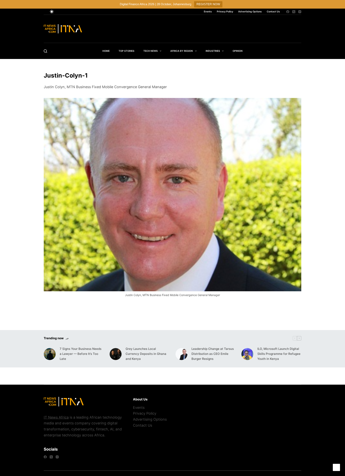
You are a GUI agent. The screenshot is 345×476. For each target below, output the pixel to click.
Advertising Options (250, 11)
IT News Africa (56, 417)
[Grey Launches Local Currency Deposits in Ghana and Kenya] (116, 354)
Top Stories (126, 50)
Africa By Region (181, 50)
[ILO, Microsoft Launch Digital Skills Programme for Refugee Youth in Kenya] (247, 354)
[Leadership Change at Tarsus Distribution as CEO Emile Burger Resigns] (181, 354)
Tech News (150, 50)
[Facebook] (287, 11)
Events (208, 11)
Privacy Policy (225, 11)
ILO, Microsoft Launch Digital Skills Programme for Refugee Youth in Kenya (278, 354)
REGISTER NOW (208, 4)
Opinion (238, 50)
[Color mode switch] (52, 12)
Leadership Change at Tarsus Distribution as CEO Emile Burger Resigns (212, 354)
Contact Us (273, 11)
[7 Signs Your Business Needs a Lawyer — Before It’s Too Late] (50, 354)
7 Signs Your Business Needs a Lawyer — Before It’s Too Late (80, 354)
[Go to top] (336, 467)
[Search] (45, 51)
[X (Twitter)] (293, 11)
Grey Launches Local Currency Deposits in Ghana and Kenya (146, 354)
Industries (213, 50)
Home (106, 50)
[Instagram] (299, 11)
